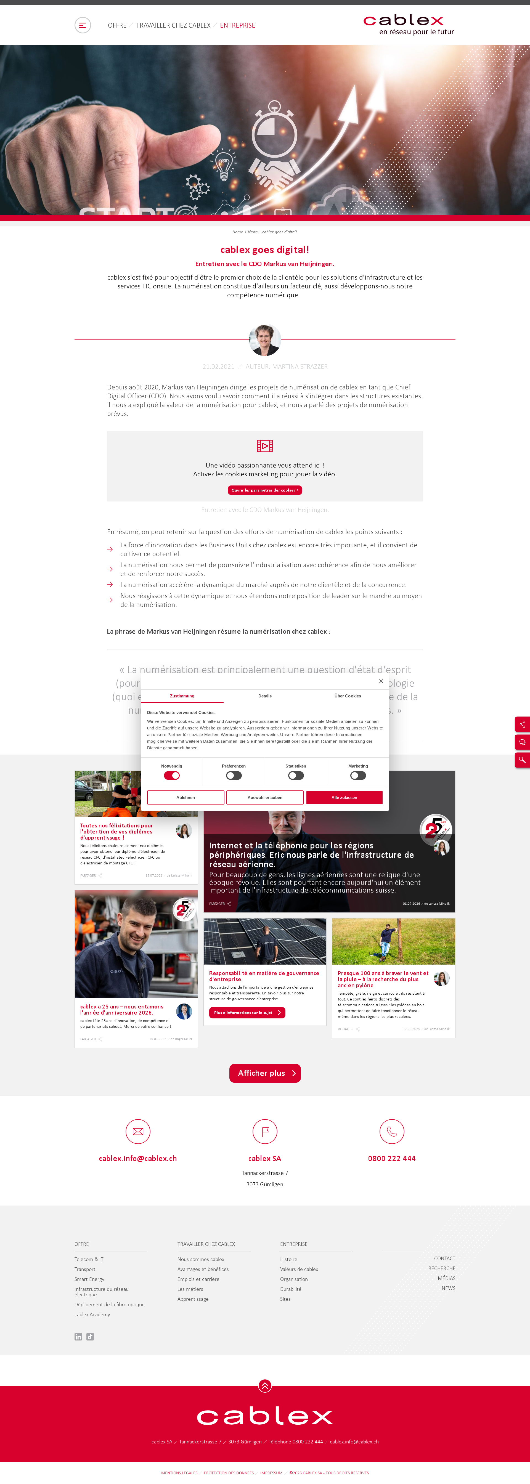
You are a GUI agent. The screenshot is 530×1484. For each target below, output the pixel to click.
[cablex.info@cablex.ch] (138, 1132)
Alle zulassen (344, 797)
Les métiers (190, 1289)
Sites (285, 1299)
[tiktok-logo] (90, 1336)
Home (237, 231)
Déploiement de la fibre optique (110, 1304)
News (253, 231)
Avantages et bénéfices (203, 1269)
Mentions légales (179, 1473)
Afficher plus (261, 1072)
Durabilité (290, 1289)
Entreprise (237, 25)
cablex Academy (92, 1314)
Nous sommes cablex (200, 1259)
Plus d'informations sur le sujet (243, 1012)
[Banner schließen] (381, 681)
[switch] (234, 775)
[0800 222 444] (392, 1132)
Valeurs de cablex (299, 1269)
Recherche (441, 1268)
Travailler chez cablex (173, 25)
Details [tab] (265, 695)
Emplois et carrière (198, 1279)
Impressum (271, 1473)
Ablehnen (185, 797)
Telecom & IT (89, 1259)
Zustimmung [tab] (182, 695)
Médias (446, 1278)
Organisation (294, 1279)
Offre (117, 25)
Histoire (288, 1259)
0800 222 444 (308, 1441)
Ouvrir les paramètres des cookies (263, 490)
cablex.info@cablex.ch (354, 1441)
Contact (444, 1258)
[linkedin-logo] (78, 1336)
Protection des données (229, 1473)
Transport (85, 1269)
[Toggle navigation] (83, 25)
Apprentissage (193, 1299)
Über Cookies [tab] (348, 695)
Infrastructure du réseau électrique (102, 1291)
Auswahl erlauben (265, 797)
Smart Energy (89, 1279)
